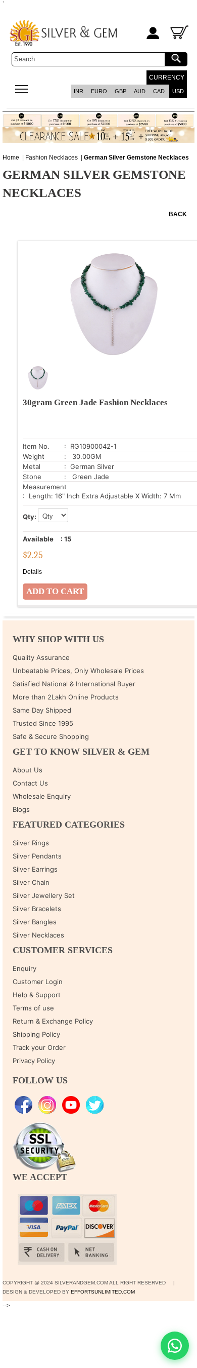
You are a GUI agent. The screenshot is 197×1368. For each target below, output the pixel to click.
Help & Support (37, 995)
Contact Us (30, 783)
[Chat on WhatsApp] (175, 1346)
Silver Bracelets (37, 909)
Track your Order (39, 1047)
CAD (159, 91)
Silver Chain (31, 882)
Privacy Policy (34, 1061)
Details (32, 571)
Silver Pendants (37, 856)
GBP (120, 91)
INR (78, 91)
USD (178, 91)
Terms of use (33, 1008)
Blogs (21, 809)
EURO (99, 91)
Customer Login (38, 982)
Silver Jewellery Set (44, 895)
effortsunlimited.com (103, 1292)
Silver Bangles (35, 922)
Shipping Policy (36, 1034)
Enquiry (24, 968)
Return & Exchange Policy (53, 1021)
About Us (27, 770)
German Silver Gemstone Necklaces (136, 157)
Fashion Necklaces (51, 157)
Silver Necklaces (38, 935)
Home (11, 157)
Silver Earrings (35, 869)
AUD (139, 91)
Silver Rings (31, 843)
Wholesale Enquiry (42, 796)
